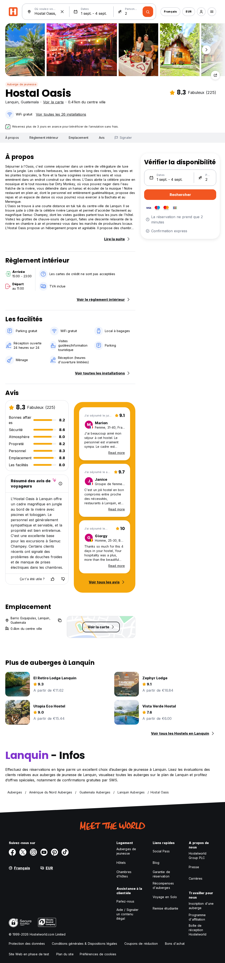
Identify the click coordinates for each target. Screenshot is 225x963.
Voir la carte (53, 102)
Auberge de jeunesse (21, 84)
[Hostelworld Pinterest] (54, 852)
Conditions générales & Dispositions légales (84, 943)
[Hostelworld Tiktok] (65, 852)
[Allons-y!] (148, 11)
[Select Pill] (201, 11)
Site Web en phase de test (29, 954)
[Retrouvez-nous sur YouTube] (43, 852)
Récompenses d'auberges (163, 885)
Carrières (195, 878)
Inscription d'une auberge (201, 906)
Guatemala (30, 102)
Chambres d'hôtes (123, 874)
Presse (194, 867)
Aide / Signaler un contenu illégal (127, 914)
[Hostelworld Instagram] (33, 852)
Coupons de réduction (141, 943)
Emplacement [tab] (78, 137)
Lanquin (11, 102)
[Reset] (62, 11)
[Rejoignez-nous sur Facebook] (12, 852)
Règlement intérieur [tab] (43, 137)
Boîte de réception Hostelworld (197, 930)
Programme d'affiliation (197, 917)
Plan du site (65, 954)
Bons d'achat (175, 943)
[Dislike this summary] (63, 579)
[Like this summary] (52, 579)
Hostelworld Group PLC (197, 856)
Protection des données (27, 943)
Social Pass (161, 851)
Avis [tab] (102, 137)
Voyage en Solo (165, 897)
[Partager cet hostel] (215, 75)
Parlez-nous (125, 901)
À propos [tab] (12, 137)
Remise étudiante (165, 908)
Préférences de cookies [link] (98, 954)
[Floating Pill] (206, 49)
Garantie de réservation (161, 874)
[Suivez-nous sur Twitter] (22, 852)
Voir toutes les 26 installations (61, 114)
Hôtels (121, 862)
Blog (156, 862)
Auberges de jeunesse (126, 851)
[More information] (60, 483)
